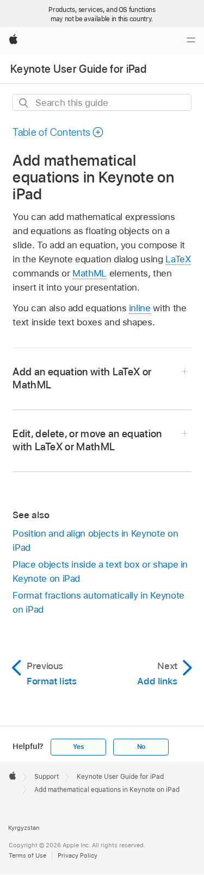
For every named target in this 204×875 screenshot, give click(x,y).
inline (140, 308)
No (141, 747)
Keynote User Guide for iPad (78, 68)
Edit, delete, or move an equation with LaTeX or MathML (87, 440)
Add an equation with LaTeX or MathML (82, 378)
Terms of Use (27, 855)
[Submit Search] (24, 103)
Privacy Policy (77, 855)
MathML (89, 273)
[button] (58, 132)
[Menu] (191, 40)
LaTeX (178, 259)
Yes (78, 747)
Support (46, 776)
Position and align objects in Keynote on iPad (95, 540)
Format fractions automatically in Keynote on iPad (98, 602)
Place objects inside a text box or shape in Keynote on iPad (100, 571)
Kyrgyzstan (23, 828)
